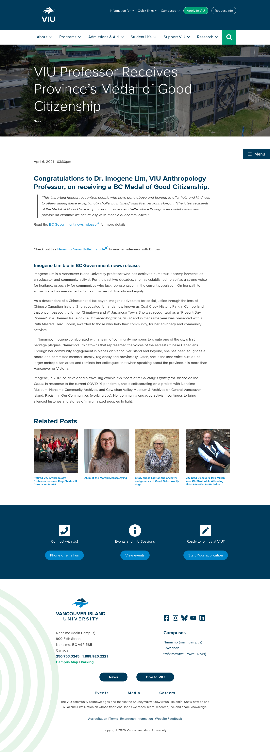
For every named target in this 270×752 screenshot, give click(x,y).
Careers (167, 693)
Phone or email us (64, 555)
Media (134, 693)
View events (135, 555)
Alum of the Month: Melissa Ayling (105, 477)
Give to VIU (155, 677)
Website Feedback (168, 718)
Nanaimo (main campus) (182, 642)
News (37, 121)
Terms (113, 718)
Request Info (224, 10)
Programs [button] (68, 36)
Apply (196, 10)
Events (102, 693)
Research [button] (205, 36)
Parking (87, 662)
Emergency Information (136, 718)
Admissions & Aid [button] (104, 36)
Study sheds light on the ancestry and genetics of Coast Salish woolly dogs (157, 481)
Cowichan (171, 648)
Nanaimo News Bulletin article (81, 249)
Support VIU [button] (175, 36)
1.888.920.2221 (95, 656)
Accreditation (97, 718)
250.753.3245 (67, 656)
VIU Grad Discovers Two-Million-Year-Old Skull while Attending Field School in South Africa (206, 481)
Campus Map (67, 662)
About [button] (42, 36)
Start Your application (205, 555)
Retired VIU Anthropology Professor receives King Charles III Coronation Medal (55, 481)
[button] (256, 154)
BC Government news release (72, 224)
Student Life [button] (142, 36)
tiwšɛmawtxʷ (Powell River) (184, 654)
